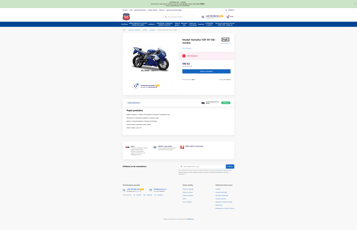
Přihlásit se (231, 10)
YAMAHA (152, 30)
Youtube (138, 195)
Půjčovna (161, 10)
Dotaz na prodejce (206, 71)
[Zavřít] (355, 4)
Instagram (160, 195)
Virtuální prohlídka (221, 192)
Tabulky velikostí (152, 10)
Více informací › (187, 48)
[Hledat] (166, 17)
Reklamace (218, 205)
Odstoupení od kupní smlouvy (224, 208)
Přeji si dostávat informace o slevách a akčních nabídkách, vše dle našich (204, 170)
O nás (130, 10)
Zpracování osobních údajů (174, 10)
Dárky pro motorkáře (134, 30)
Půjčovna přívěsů (188, 195)
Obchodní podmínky (140, 10)
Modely (145, 30)
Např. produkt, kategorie (175, 17)
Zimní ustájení (187, 202)
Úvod (124, 30)
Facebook (149, 195)
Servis (184, 198)
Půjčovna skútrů (188, 192)
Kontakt (125, 10)
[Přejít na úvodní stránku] (126, 17)
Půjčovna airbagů (188, 189)
